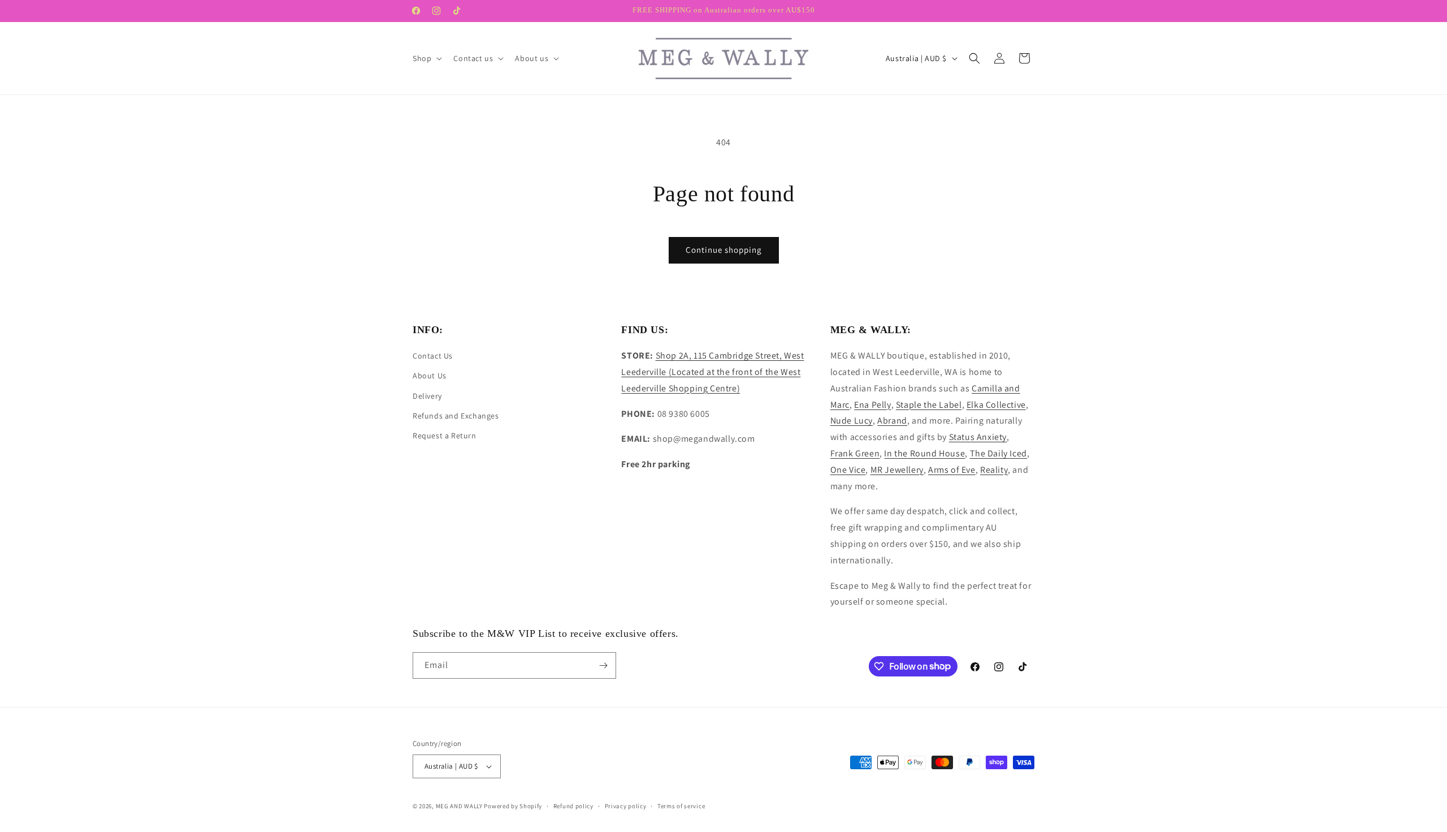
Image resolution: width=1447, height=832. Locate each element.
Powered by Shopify (513, 806)
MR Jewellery (897, 470)
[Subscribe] (603, 665)
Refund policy (573, 806)
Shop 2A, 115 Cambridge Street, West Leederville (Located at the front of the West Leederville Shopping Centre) (712, 372)
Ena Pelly (872, 405)
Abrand (892, 420)
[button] (426, 58)
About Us (430, 375)
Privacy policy (626, 806)
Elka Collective (996, 405)
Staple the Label (929, 405)
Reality (994, 470)
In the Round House (924, 453)
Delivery (427, 396)
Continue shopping (724, 249)
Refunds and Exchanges (456, 416)
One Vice (848, 470)
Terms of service (681, 806)
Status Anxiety (978, 437)
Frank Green (855, 453)
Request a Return (444, 435)
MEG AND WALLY (459, 806)
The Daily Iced (998, 453)
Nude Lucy (851, 420)
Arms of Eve (952, 470)
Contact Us (433, 356)
